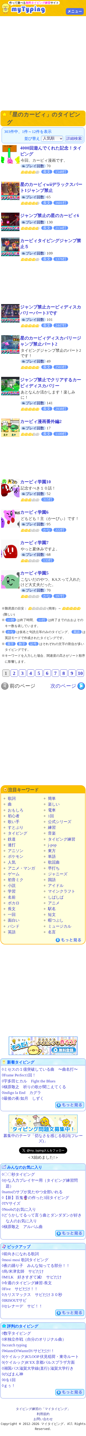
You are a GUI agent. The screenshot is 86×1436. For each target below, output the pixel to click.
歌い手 (13, 822)
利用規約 (43, 1414)
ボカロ (13, 903)
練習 (52, 827)
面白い (13, 920)
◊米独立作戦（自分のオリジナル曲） (34, 1339)
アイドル (56, 885)
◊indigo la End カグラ (21, 1092)
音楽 (52, 833)
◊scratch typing (14, 1345)
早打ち (54, 868)
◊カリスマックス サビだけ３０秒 (32, 1294)
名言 (52, 932)
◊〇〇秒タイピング (18, 1174)
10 (80, 673)
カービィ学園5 (34, 573)
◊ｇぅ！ (8, 1385)
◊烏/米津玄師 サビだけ (23, 1271)
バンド (13, 926)
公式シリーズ (59, 822)
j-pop (52, 845)
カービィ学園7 (34, 542)
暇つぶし (56, 920)
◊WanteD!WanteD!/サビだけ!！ (28, 1351)
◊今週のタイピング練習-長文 (27, 1283)
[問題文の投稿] (43, 1124)
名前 (12, 897)
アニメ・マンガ (21, 868)
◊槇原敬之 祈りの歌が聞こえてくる (34, 1087)
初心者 (13, 816)
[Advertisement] (43, 63)
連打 (12, 845)
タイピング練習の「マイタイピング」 (43, 1409)
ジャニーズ (57, 874)
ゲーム (13, 874)
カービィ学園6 (34, 512)
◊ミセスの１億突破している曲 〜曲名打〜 (40, 1069)
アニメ (54, 903)
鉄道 (12, 839)
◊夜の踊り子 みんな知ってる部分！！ (36, 1265)
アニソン (15, 851)
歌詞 (12, 798)
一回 (12, 914)
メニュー (74, 11)
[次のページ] (67, 686)
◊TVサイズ (11, 1203)
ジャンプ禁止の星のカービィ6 (49, 215)
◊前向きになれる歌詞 (20, 1254)
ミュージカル (59, 926)
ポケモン (15, 856)
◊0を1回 (9, 1380)
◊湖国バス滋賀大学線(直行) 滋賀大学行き (38, 1368)
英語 (12, 932)
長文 (12, 909)
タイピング (17, 833)
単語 (52, 856)
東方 (52, 851)
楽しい (54, 804)
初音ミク (15, 880)
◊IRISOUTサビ (14, 1300)
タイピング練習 (61, 839)
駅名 (52, 909)
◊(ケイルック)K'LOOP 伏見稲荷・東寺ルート (40, 1356)
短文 (52, 914)
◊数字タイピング (16, 1333)
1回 (51, 816)
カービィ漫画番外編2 (41, 421)
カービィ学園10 (35, 481)
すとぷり (15, 827)
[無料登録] (43, 1046)
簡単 (52, 798)
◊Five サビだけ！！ (20, 1289)
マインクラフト (61, 891)
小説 (12, 885)
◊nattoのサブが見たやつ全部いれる (32, 1192)
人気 (12, 862)
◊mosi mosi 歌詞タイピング (25, 1260)
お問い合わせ (43, 1419)
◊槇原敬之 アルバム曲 (22, 1227)
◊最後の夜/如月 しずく (23, 1098)
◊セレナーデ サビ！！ (22, 1306)
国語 (52, 880)
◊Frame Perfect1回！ (19, 1075)
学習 (12, 891)
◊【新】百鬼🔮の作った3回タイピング (35, 1198)
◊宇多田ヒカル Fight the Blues (28, 1081)
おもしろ (15, 810)
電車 (52, 810)
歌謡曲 (54, 862)
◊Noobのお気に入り (19, 1209)
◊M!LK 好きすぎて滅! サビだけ (32, 1277)
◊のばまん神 (12, 1374)
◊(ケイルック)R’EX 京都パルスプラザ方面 (38, 1362)
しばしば (56, 897)
